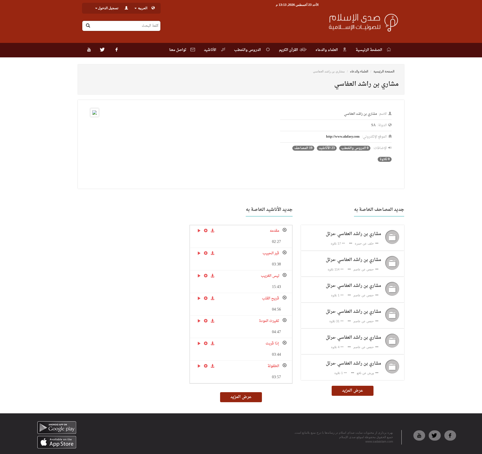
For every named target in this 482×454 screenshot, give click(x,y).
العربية (142, 8)
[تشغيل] (199, 230)
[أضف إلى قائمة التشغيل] (205, 230)
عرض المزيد (352, 390)
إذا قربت (272, 343)
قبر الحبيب (270, 253)
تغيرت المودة (269, 321)
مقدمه (274, 230)
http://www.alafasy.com (343, 137)
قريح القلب (270, 298)
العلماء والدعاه (359, 71)
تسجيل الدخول (108, 8)
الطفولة (273, 366)
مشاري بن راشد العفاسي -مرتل (353, 234)
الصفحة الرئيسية (383, 71)
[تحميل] (212, 230)
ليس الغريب (270, 275)
